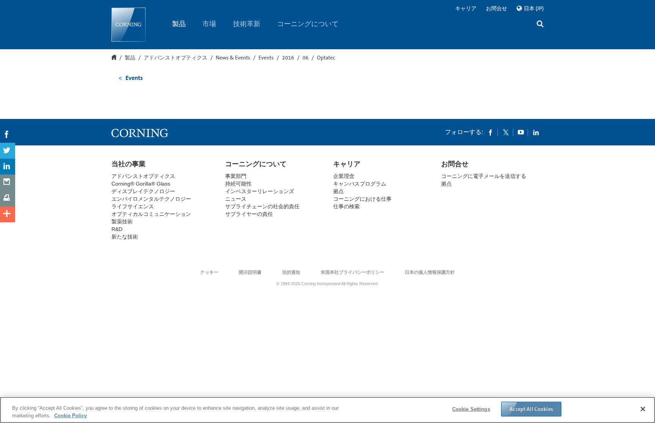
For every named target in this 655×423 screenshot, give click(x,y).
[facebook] (490, 132)
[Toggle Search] (540, 24)
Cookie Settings (471, 409)
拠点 (338, 191)
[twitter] (505, 132)
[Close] (643, 409)
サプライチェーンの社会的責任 (262, 206)
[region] (327, 410)
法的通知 (291, 272)
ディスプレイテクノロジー (143, 191)
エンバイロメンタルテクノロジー (151, 199)
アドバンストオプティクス (175, 58)
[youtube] (521, 132)
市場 (209, 23)
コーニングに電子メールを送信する (483, 176)
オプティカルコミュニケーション (151, 214)
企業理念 (343, 176)
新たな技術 (124, 237)
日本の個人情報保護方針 (430, 272)
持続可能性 (238, 184)
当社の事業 (128, 164)
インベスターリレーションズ (259, 191)
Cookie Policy (70, 415)
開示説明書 (250, 272)
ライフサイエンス (132, 206)
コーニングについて (308, 23)
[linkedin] (536, 132)
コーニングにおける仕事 (362, 199)
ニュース (235, 199)
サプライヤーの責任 (249, 214)
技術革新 (246, 23)
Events (266, 58)
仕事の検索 (346, 206)
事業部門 (235, 176)
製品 (179, 23)
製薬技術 (122, 222)
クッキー (209, 272)
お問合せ (496, 8)
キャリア (465, 8)
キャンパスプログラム (359, 184)
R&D (116, 229)
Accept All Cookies (531, 409)
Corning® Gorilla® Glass (140, 184)
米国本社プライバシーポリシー (352, 272)
